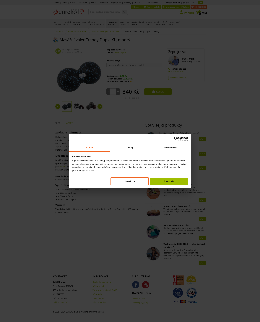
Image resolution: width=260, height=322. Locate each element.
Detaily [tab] (130, 147)
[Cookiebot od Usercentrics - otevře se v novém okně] (176, 139)
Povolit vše (169, 181)
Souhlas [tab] (89, 147)
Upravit (128, 181)
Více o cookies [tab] (171, 147)
